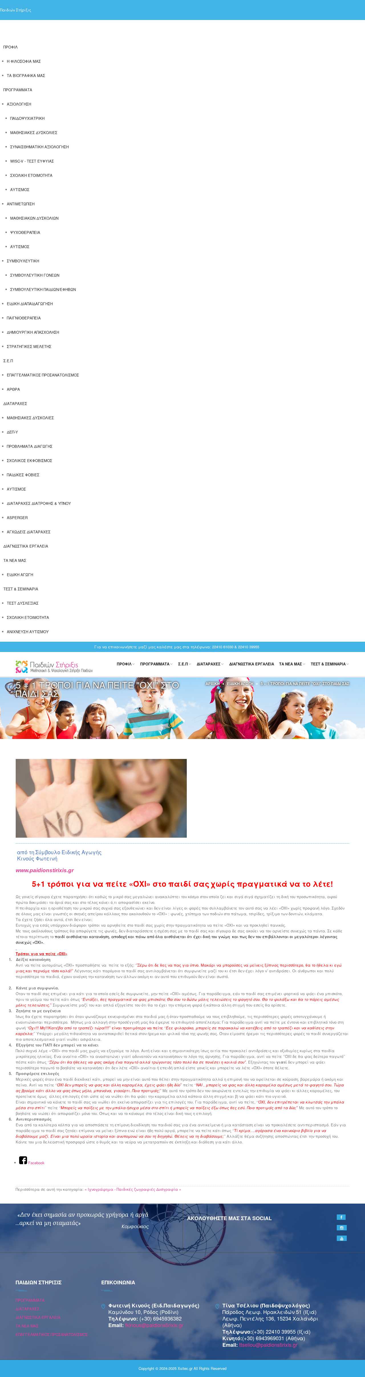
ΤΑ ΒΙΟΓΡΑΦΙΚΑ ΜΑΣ (26, 75)
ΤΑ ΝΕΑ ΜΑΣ (14, 560)
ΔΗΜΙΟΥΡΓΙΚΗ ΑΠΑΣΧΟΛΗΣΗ (33, 332)
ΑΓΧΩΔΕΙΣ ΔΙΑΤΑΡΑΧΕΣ (28, 531)
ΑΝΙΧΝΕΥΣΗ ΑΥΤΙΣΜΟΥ (28, 631)
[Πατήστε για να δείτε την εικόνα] (101, 797)
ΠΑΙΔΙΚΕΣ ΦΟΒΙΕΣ (23, 474)
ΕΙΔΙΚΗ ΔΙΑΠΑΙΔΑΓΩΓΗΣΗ (30, 303)
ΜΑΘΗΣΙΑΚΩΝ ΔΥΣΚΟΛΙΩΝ (34, 218)
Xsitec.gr (185, 1368)
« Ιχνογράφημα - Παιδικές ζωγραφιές (120, 1189)
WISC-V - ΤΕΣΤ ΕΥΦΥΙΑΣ (32, 161)
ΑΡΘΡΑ (13, 389)
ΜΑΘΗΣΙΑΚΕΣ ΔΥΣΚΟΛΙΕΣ (33, 132)
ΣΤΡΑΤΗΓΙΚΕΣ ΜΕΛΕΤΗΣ (29, 346)
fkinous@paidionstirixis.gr (154, 1325)
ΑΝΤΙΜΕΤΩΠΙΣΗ (21, 203)
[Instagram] (342, 1227)
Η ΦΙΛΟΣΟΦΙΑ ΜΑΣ (24, 61)
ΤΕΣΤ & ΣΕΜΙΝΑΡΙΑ (20, 589)
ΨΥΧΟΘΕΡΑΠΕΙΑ (25, 232)
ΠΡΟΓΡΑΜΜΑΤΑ (17, 89)
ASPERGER (17, 517)
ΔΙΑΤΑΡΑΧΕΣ (15, 403)
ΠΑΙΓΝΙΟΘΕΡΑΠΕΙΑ (24, 318)
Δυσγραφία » (168, 1189)
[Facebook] (341, 1217)
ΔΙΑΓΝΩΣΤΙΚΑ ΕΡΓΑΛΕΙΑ (25, 546)
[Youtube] (342, 1238)
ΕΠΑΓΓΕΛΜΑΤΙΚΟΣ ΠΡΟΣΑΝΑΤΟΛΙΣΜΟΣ (43, 375)
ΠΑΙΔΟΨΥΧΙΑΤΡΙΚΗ (27, 118)
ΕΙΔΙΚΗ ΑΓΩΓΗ (20, 574)
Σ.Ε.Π (8, 360)
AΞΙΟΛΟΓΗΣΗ (19, 104)
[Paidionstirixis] (54, 666)
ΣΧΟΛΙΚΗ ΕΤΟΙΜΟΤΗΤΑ (31, 175)
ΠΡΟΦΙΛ (10, 47)
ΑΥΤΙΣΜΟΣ (19, 189)
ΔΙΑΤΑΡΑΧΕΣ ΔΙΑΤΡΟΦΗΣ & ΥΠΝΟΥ (39, 503)
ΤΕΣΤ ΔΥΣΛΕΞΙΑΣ (22, 603)
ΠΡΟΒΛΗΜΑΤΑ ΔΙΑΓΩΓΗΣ (29, 446)
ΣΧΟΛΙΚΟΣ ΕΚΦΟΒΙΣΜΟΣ (29, 460)
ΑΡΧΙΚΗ (213, 683)
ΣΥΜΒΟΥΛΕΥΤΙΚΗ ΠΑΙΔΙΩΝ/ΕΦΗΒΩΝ (43, 289)
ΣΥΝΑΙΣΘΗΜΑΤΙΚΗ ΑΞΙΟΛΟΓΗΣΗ (39, 146)
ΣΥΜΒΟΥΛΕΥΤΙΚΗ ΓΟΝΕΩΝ (34, 275)
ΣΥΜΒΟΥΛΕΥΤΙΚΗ (23, 261)
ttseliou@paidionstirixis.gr (268, 1344)
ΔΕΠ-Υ (12, 432)
